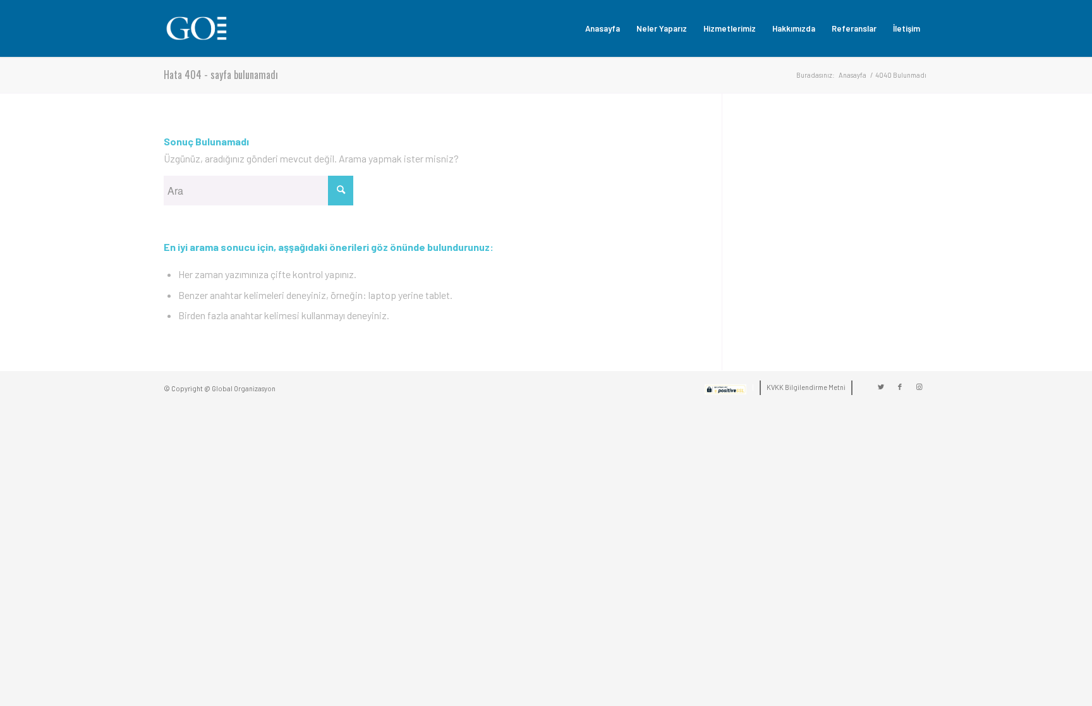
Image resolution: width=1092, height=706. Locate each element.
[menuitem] (602, 28)
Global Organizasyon (244, 388)
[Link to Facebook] (899, 386)
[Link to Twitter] (880, 386)
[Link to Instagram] (918, 386)
